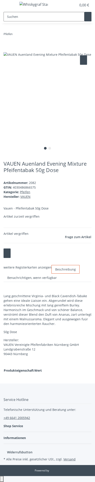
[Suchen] (87, 16)
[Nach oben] (2, 479)
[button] (68, 5)
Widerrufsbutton (19, 452)
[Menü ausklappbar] (9, 5)
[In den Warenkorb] (7, 49)
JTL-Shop (55, 470)
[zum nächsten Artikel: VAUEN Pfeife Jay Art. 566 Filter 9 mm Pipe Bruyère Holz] (16, 35)
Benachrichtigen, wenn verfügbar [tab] (32, 278)
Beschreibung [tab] (65, 269)
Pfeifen (25, 192)
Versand (69, 459)
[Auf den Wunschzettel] (83, 60)
